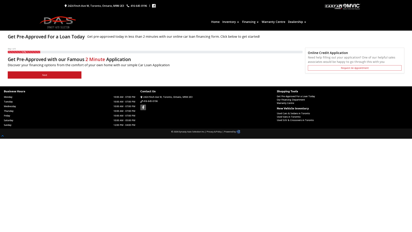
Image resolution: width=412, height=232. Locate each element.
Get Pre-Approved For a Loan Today (296, 96)
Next (44, 75)
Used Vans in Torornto (289, 116)
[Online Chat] (401, 220)
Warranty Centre (285, 103)
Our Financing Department (291, 99)
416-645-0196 (150, 101)
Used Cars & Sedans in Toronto (293, 113)
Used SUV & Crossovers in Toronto (295, 120)
